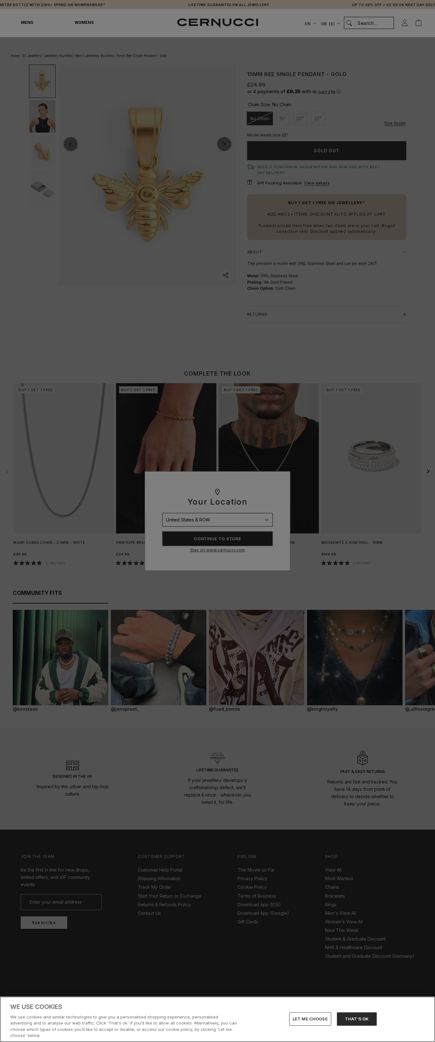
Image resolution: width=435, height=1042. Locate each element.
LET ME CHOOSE (310, 1018)
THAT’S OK (356, 1018)
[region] (217, 1019)
